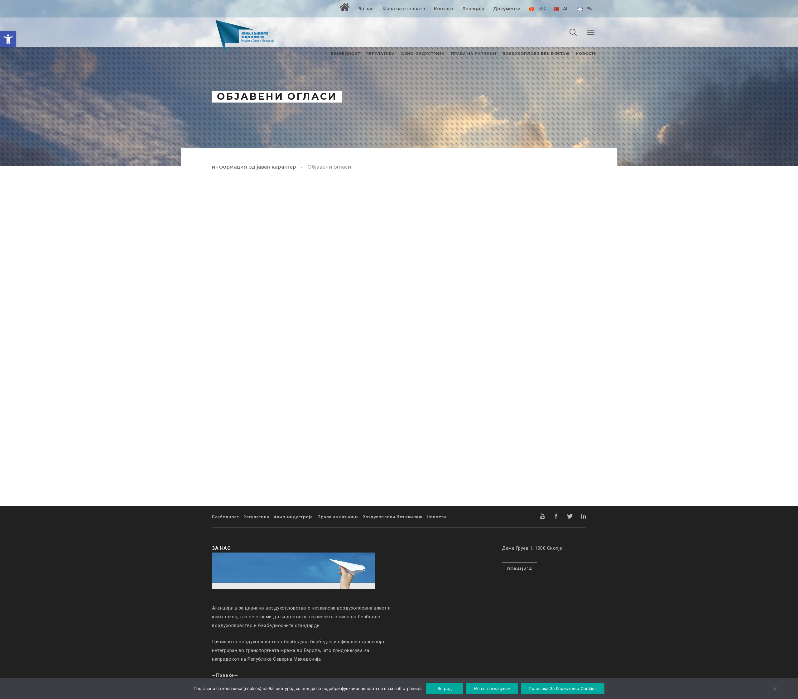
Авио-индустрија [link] (293, 517)
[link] (8, 39)
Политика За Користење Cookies (563, 688)
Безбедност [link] (225, 517)
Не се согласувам (492, 688)
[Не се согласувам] (774, 689)
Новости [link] (436, 517)
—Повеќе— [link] (225, 675)
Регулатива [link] (256, 517)
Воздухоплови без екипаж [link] (392, 517)
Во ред (445, 688)
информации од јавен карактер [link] (254, 167)
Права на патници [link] (337, 517)
